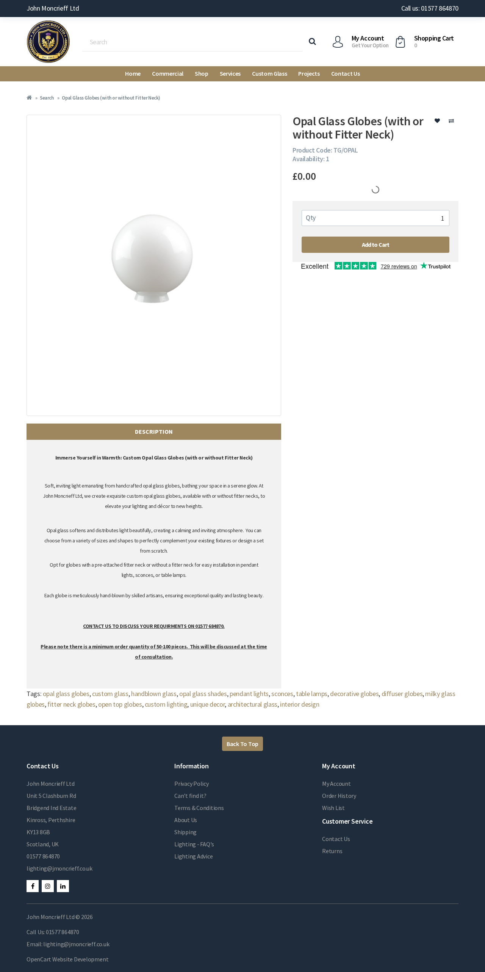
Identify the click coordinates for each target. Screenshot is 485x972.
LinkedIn (63, 886)
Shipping (185, 832)
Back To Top (242, 744)
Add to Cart (376, 244)
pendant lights (249, 693)
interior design (299, 704)
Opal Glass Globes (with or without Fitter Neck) (111, 98)
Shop (201, 73)
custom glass (110, 693)
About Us (185, 820)
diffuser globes (402, 693)
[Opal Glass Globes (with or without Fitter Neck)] (154, 265)
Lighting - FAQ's (194, 844)
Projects (308, 73)
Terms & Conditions (199, 808)
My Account (336, 783)
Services (230, 73)
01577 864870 (43, 856)
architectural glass (252, 704)
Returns (332, 851)
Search (46, 98)
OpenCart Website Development (67, 959)
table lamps (311, 693)
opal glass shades (203, 693)
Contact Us (345, 73)
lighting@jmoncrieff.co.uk (59, 868)
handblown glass (154, 693)
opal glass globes (66, 693)
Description (154, 431)
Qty (311, 217)
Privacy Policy (191, 783)
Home (133, 73)
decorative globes (354, 693)
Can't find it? (190, 795)
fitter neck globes (71, 704)
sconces (282, 693)
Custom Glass (269, 73)
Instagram (48, 886)
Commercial (167, 73)
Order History (339, 795)
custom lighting (166, 704)
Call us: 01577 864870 (429, 8)
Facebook (33, 886)
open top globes (120, 704)
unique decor (207, 704)
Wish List (333, 808)
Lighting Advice (193, 856)
